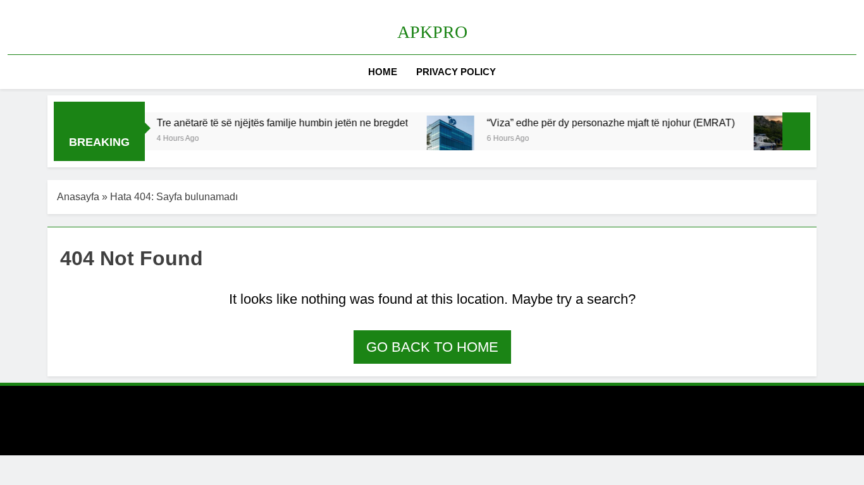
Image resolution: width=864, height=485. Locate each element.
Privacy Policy (456, 71)
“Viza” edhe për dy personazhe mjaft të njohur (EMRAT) (602, 122)
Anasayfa (78, 196)
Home (382, 71)
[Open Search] (852, 71)
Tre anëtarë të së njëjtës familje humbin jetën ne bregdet (273, 122)
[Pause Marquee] (796, 131)
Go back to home (432, 347)
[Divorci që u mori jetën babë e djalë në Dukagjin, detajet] (769, 139)
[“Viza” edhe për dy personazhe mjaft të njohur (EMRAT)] (442, 139)
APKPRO (432, 32)
